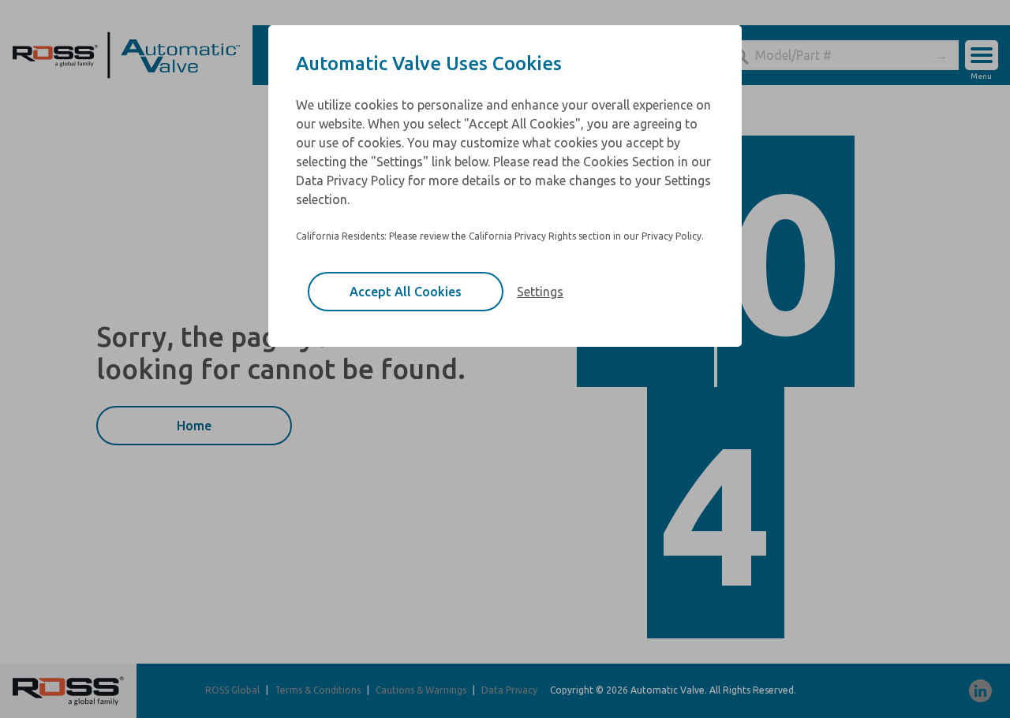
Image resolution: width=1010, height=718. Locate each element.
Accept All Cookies (406, 292)
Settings (540, 292)
